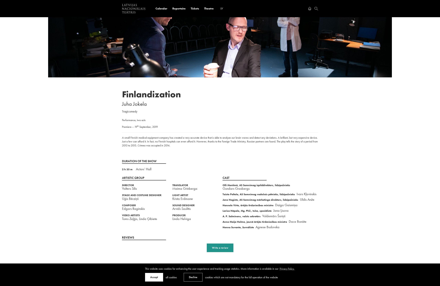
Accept (154, 277)
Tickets (195, 8)
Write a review (220, 248)
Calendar (161, 8)
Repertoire (179, 8)
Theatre (209, 8)
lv (222, 8)
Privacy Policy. (287, 269)
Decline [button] (193, 277)
